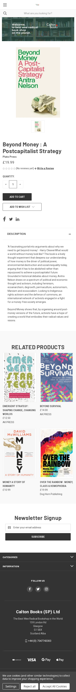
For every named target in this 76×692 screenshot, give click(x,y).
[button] (44, 168)
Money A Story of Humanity (14, 484)
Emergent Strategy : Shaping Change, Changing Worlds (19, 410)
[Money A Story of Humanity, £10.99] (19, 453)
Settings (10, 686)
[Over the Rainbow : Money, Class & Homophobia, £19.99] (57, 453)
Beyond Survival (50, 406)
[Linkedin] (17, 219)
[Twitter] (11, 219)
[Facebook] (4, 219)
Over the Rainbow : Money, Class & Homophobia (56, 484)
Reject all (30, 686)
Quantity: (8, 176)
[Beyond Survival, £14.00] (57, 377)
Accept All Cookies (55, 686)
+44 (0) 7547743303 (39, 640)
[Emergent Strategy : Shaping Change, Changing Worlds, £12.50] (19, 377)
